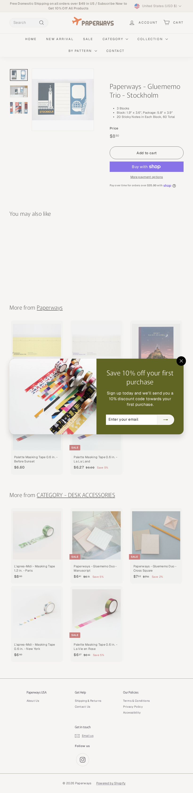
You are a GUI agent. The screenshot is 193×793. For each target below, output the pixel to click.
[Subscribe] (165, 420)
